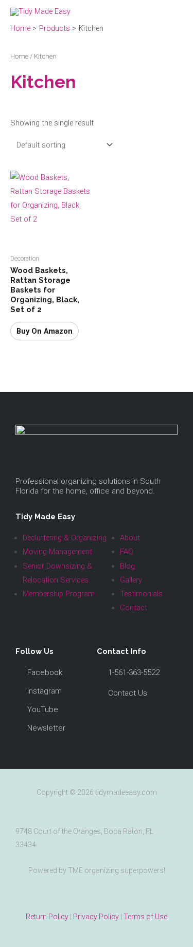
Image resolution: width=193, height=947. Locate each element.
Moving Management (57, 551)
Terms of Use (145, 917)
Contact (133, 607)
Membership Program (59, 593)
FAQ (126, 551)
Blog (127, 566)
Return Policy (47, 917)
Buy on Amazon (44, 331)
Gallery (131, 580)
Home (19, 56)
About (130, 537)
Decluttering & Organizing (65, 537)
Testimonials (141, 593)
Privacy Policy (96, 917)
